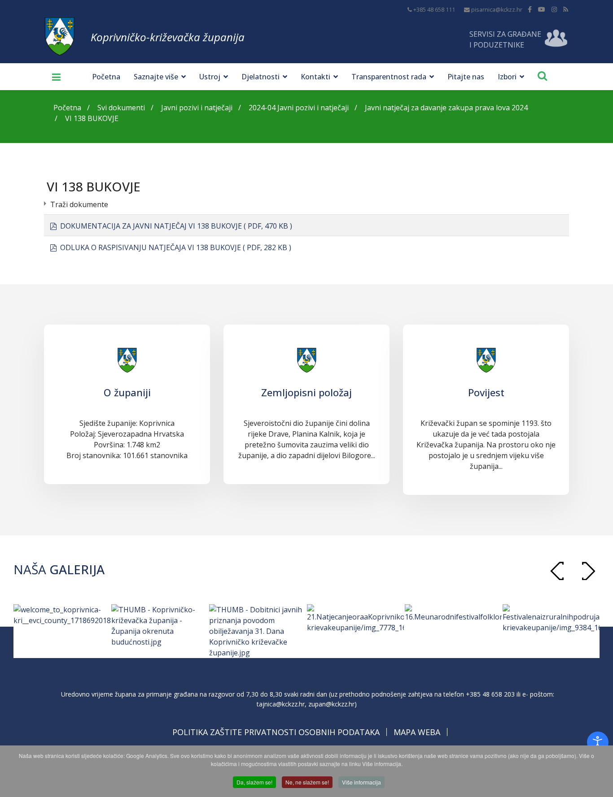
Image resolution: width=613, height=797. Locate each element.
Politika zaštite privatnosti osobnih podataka (276, 732)
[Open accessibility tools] (598, 742)
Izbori (507, 77)
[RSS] (565, 9)
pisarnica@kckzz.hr (496, 9)
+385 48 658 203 (490, 694)
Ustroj (209, 77)
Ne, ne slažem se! (307, 782)
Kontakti (315, 77)
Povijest (486, 392)
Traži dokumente (79, 204)
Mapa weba (417, 732)
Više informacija (361, 782)
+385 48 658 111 (434, 9)
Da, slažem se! (254, 782)
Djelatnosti (260, 77)
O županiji (127, 392)
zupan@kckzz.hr (331, 704)
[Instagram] (554, 9)
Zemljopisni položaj (306, 392)
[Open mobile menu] (53, 76)
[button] (588, 571)
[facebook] (530, 9)
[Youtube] (541, 9)
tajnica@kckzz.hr (281, 704)
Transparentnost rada (388, 77)
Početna (106, 77)
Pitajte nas (465, 77)
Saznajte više (156, 77)
